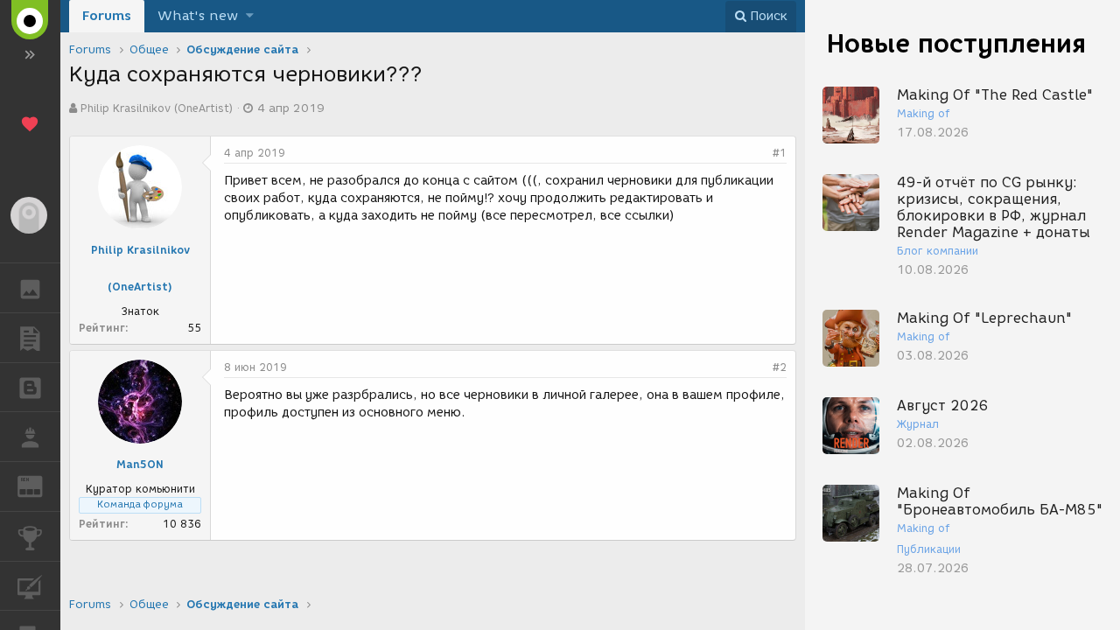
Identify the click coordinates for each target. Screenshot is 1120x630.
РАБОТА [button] (30, 436)
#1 (780, 152)
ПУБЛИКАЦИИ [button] (30, 337)
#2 (780, 367)
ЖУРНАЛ (40, 485)
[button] (250, 16)
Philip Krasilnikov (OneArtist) (156, 108)
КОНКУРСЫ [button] (30, 536)
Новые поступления (956, 43)
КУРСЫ (30, 586)
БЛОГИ (30, 387)
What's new (198, 16)
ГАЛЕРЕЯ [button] (30, 287)
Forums (106, 16)
